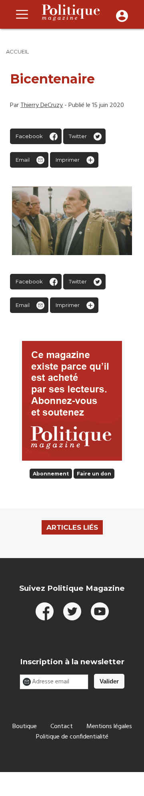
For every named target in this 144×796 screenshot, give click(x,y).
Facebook (29, 136)
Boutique (24, 726)
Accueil (17, 51)
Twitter (78, 136)
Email (23, 159)
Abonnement (51, 474)
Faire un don (94, 474)
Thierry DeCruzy (41, 105)
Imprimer (68, 159)
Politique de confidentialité (72, 737)
